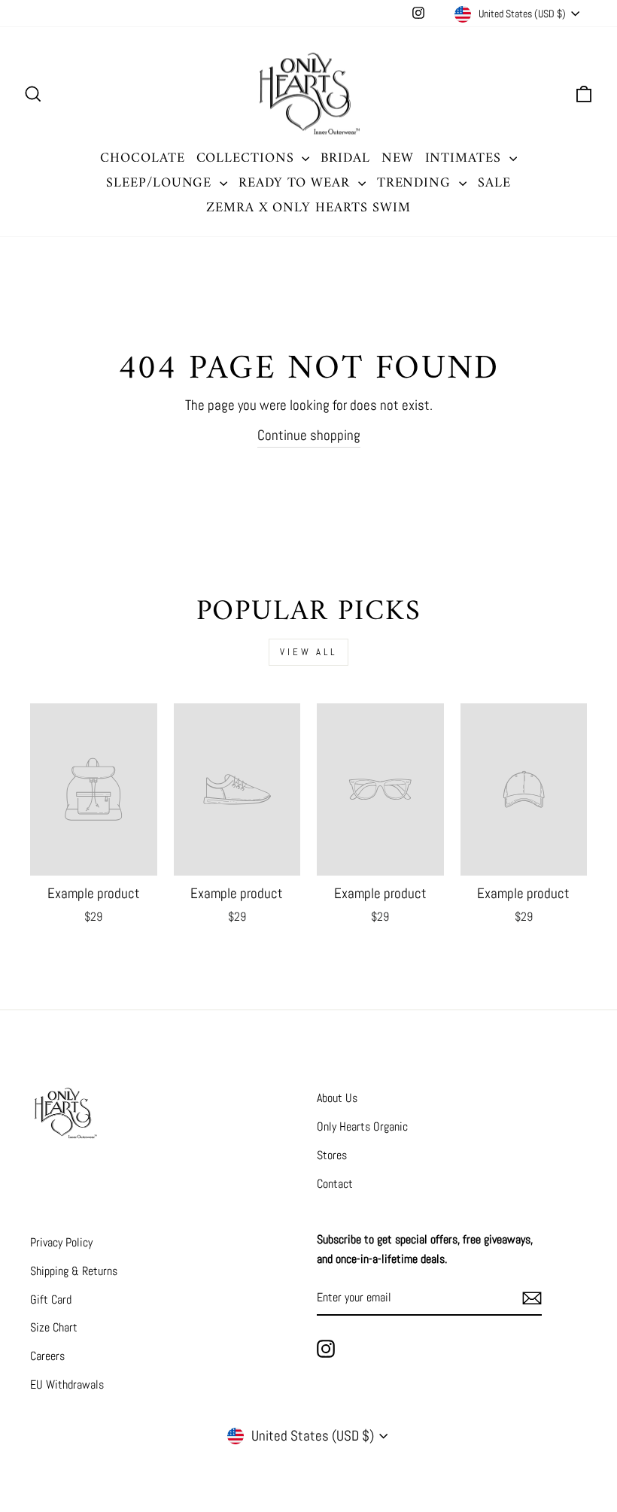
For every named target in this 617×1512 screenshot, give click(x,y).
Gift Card (50, 1299)
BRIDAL (345, 158)
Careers (47, 1356)
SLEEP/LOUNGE (161, 183)
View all (308, 651)
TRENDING (416, 183)
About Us (337, 1098)
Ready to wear (296, 183)
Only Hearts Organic (362, 1126)
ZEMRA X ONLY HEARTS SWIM (308, 208)
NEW (397, 158)
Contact (335, 1184)
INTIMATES (465, 158)
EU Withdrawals (67, 1384)
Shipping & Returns (73, 1271)
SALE (494, 183)
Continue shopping (308, 435)
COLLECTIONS (247, 158)
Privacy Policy (61, 1242)
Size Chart (54, 1327)
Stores (332, 1155)
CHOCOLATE (142, 158)
